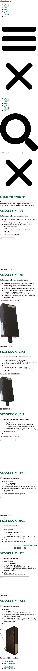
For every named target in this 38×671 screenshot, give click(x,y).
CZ (5, 16)
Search (2, 153)
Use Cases (7, 4)
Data (5, 7)
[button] (19, 57)
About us (7, 13)
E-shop (6, 9)
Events (6, 11)
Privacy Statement (9, 663)
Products (6, 6)
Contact (6, 15)
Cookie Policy (8, 662)
